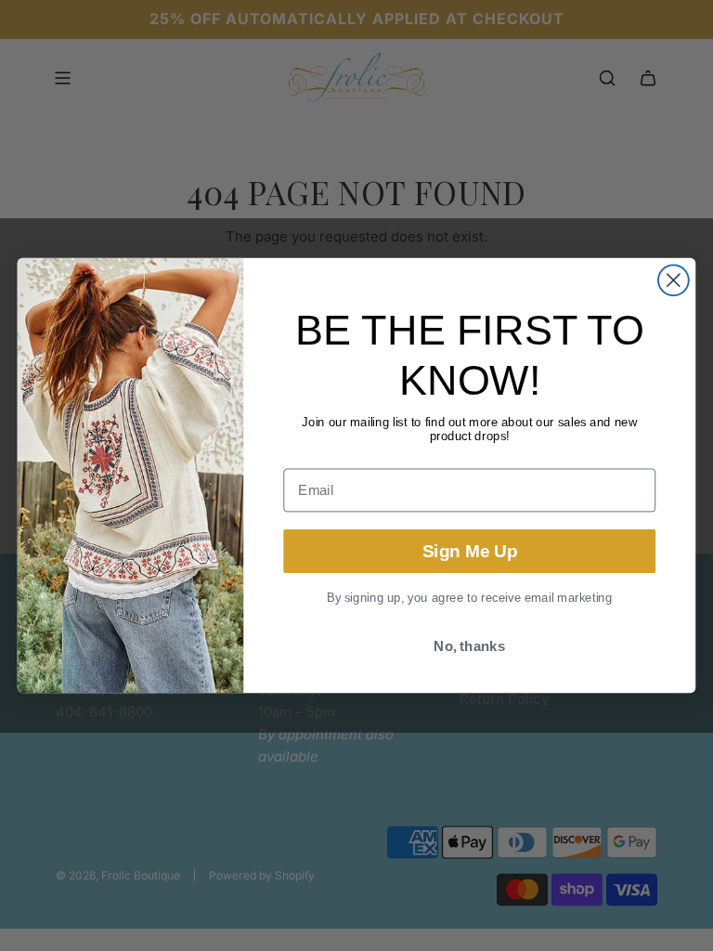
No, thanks (469, 646)
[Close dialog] (673, 280)
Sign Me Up (469, 551)
